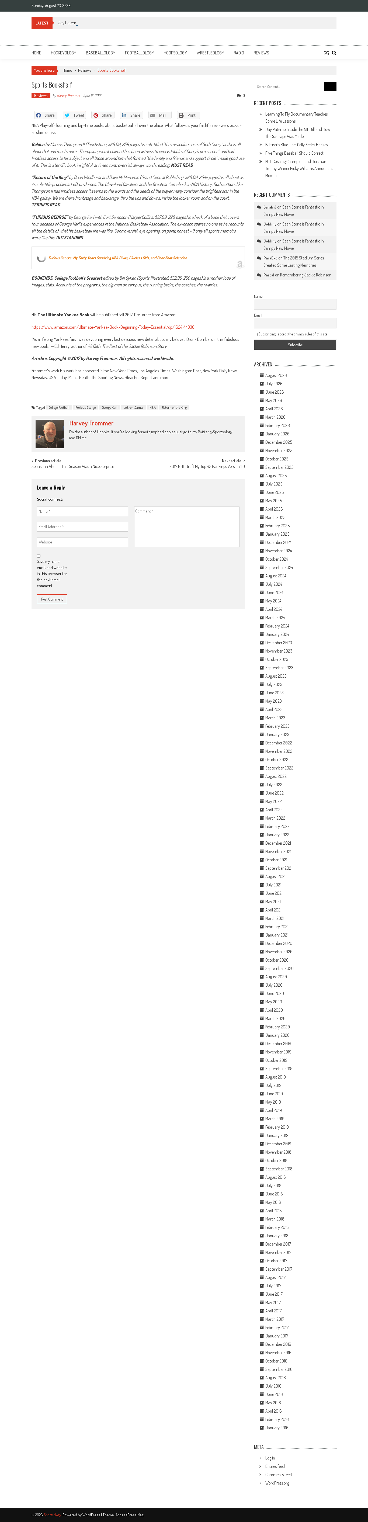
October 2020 (277, 960)
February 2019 (277, 1127)
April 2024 (273, 609)
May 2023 (273, 701)
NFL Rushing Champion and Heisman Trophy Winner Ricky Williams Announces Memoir (299, 168)
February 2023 (277, 726)
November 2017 (278, 1252)
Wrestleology (210, 53)
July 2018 (273, 1185)
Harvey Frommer (68, 95)
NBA (153, 407)
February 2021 (277, 926)
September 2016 (279, 1369)
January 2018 (277, 1235)
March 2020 (275, 1018)
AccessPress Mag (129, 1514)
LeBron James (133, 407)
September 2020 (279, 968)
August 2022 (276, 776)
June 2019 (274, 1093)
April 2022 (274, 809)
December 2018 (278, 1143)
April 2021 (273, 910)
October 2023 (276, 659)
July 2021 (273, 884)
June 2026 (274, 392)
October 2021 (276, 859)
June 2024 (274, 592)
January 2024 (277, 634)
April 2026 (274, 408)
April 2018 (273, 1210)
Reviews (261, 53)
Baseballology (100, 53)
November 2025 (278, 450)
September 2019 (279, 1068)
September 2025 (279, 467)
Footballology (139, 53)
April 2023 (274, 709)
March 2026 (275, 417)
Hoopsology (175, 53)
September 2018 (279, 1168)
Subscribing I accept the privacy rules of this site (292, 334)
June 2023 (274, 692)
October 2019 (276, 1060)
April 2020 (274, 1010)
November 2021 (278, 851)
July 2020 (274, 985)
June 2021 (274, 893)
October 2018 (276, 1160)
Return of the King (174, 407)
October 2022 (276, 759)
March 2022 (275, 818)
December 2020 (278, 943)
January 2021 (276, 935)
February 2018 (277, 1227)
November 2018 (278, 1152)
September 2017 (278, 1269)
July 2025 (273, 484)
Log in (270, 1458)
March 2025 (275, 517)
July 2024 (273, 584)
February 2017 (277, 1327)
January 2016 (277, 1427)
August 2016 (275, 1377)
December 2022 (278, 743)
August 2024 (275, 575)
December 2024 (278, 542)
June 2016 (274, 1394)
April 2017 (273, 1310)
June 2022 (274, 793)
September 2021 (278, 868)
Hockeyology (63, 53)
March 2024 (275, 617)
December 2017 (278, 1244)
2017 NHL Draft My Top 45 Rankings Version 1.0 (207, 467)
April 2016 (273, 1411)
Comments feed (278, 1474)
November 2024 (278, 550)
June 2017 (274, 1294)
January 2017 (276, 1336)
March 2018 (274, 1219)
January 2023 (277, 734)
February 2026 (277, 425)
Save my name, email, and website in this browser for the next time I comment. (52, 573)
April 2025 (274, 509)
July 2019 (273, 1085)
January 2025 (277, 534)
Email (258, 315)
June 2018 (274, 1194)
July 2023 (273, 684)
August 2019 (275, 1077)
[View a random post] (326, 53)
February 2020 (277, 1026)
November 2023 (278, 651)
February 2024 (277, 626)
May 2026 (273, 400)
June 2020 (274, 993)
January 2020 (277, 1035)
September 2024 (279, 567)
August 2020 (276, 976)
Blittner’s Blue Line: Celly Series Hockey (296, 144)
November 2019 (278, 1052)
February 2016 (277, 1419)
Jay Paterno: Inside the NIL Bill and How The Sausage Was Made (110, 22)
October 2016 (276, 1361)
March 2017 (274, 1319)
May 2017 (273, 1302)
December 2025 (278, 442)
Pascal (268, 275)
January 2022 (277, 834)
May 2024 (273, 601)
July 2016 (273, 1386)
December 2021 (278, 843)
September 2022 (279, 768)
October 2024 (276, 559)
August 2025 (276, 475)
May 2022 (273, 801)
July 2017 (273, 1285)
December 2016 (278, 1344)
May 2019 (273, 1102)
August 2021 (275, 876)
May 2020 (273, 1001)
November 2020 (279, 951)
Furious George (85, 407)
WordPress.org (277, 1483)
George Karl (109, 407)
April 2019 (273, 1110)
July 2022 (273, 784)
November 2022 (278, 751)
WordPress (91, 1514)
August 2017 (275, 1277)
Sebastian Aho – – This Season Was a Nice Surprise (73, 467)
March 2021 (274, 918)
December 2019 (278, 1043)
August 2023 (276, 676)
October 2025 (276, 459)
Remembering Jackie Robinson (305, 275)
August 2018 (275, 1177)
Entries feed (275, 1466)
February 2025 (277, 525)
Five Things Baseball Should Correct (294, 153)
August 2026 (276, 375)
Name (258, 296)
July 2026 (274, 383)
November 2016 (278, 1352)
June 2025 (274, 492)
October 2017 (276, 1260)
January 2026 (277, 433)
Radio (239, 53)
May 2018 (273, 1202)
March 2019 (274, 1118)
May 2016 (273, 1402)
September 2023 (279, 667)
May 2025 (273, 500)
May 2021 (273, 901)
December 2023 (278, 642)
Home (36, 53)
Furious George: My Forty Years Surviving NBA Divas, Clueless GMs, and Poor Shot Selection (117, 257)
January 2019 (277, 1135)
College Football (58, 407)
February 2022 (277, 826)
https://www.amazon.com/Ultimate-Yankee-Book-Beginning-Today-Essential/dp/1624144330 (113, 327)
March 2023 (275, 717)
